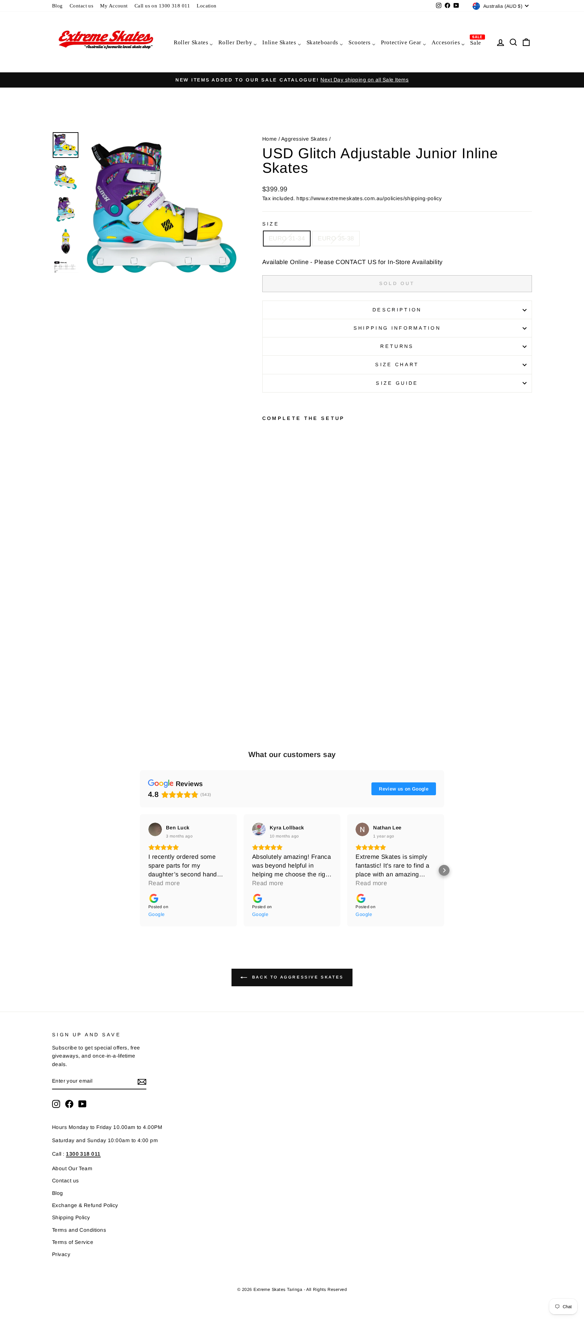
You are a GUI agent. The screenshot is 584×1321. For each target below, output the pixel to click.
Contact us (82, 5)
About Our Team (72, 1168)
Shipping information (397, 328)
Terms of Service (72, 1242)
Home (269, 139)
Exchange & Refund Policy (85, 1205)
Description (397, 309)
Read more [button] (164, 883)
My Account (114, 5)
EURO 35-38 (336, 238)
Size (270, 224)
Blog (57, 5)
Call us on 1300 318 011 (162, 5)
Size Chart (397, 364)
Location (207, 5)
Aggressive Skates (304, 139)
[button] (140, 870)
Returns (397, 346)
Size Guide (397, 383)
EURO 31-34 (287, 238)
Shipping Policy (71, 1217)
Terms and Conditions (79, 1230)
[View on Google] (155, 829)
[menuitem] (193, 42)
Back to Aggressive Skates (297, 977)
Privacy (61, 1254)
